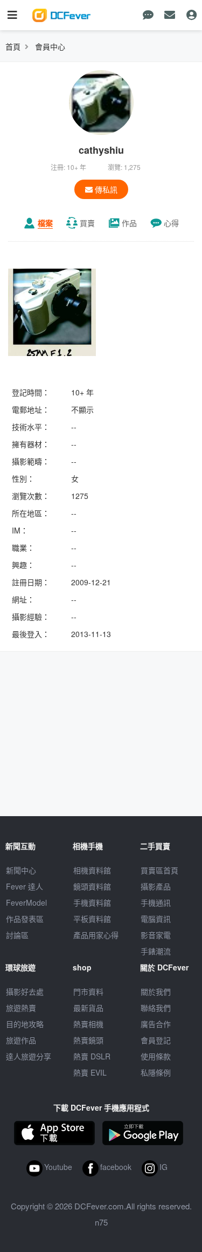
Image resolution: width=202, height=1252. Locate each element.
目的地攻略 (25, 1023)
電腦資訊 (156, 918)
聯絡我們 (156, 1007)
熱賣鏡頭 (88, 1040)
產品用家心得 (96, 934)
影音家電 (156, 934)
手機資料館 (92, 902)
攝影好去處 (25, 991)
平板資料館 (92, 918)
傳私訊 (105, 189)
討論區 (17, 934)
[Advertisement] (101, 735)
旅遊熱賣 (21, 1007)
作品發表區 (25, 918)
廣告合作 (156, 1023)
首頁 (12, 46)
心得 (171, 222)
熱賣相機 (88, 1023)
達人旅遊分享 (28, 1056)
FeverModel (26, 902)
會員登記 (156, 1040)
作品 (129, 222)
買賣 (87, 222)
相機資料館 (92, 870)
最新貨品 (88, 1007)
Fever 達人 (24, 886)
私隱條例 (156, 1072)
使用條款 (156, 1056)
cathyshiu (101, 150)
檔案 (45, 222)
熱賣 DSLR (91, 1056)
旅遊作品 (21, 1040)
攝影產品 (156, 886)
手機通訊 (156, 902)
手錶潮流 (156, 951)
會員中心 (50, 46)
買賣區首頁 (159, 870)
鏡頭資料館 (92, 886)
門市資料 (88, 991)
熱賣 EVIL (90, 1072)
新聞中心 (21, 870)
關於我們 (156, 991)
